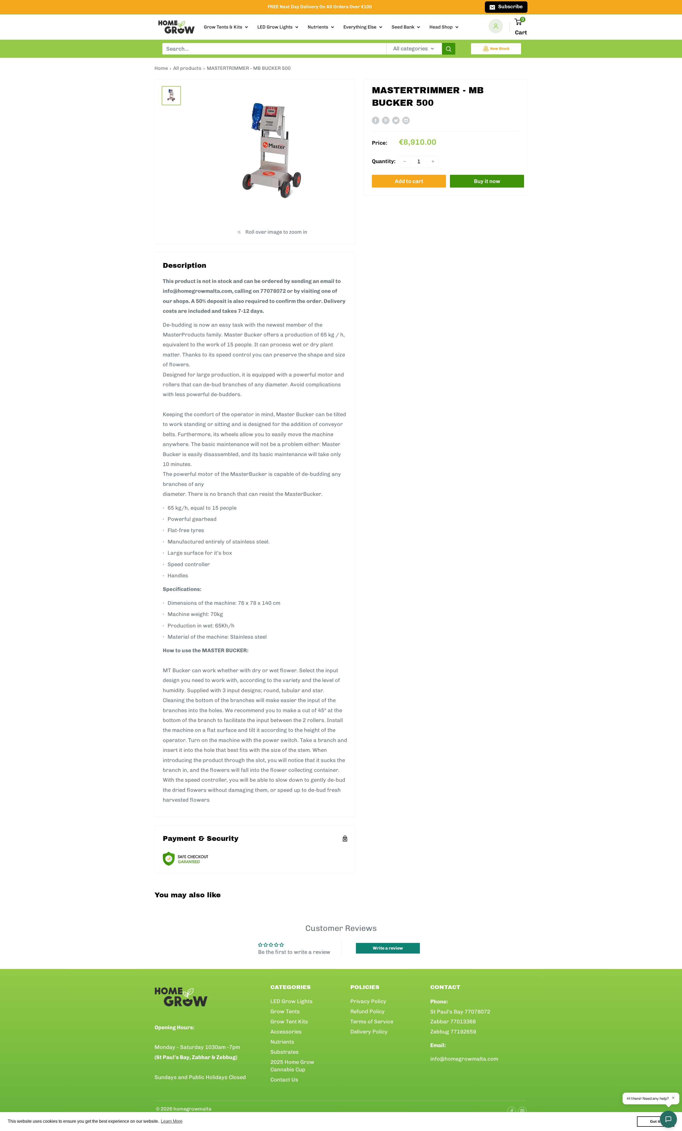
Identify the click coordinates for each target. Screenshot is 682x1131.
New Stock (499, 48)
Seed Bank (403, 27)
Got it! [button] (655, 1121)
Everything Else (359, 27)
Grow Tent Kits (289, 1021)
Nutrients (318, 27)
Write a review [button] (388, 948)
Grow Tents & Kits (223, 27)
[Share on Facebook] (375, 120)
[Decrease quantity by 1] (404, 161)
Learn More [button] (171, 1121)
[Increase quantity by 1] (433, 161)
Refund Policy (367, 1011)
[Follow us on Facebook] (510, 1109)
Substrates (284, 1052)
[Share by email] (406, 120)
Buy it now (487, 181)
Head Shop (441, 27)
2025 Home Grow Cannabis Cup (292, 1066)
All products (187, 68)
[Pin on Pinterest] (385, 120)
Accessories (286, 1031)
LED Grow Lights (275, 27)
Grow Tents (285, 1011)
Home (161, 68)
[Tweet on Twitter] (396, 120)
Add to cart (409, 181)
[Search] (448, 49)
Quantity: (384, 161)
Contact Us (284, 1079)
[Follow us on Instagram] (521, 1109)
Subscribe (510, 6)
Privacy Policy (368, 1001)
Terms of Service (371, 1021)
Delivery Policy (369, 1031)
